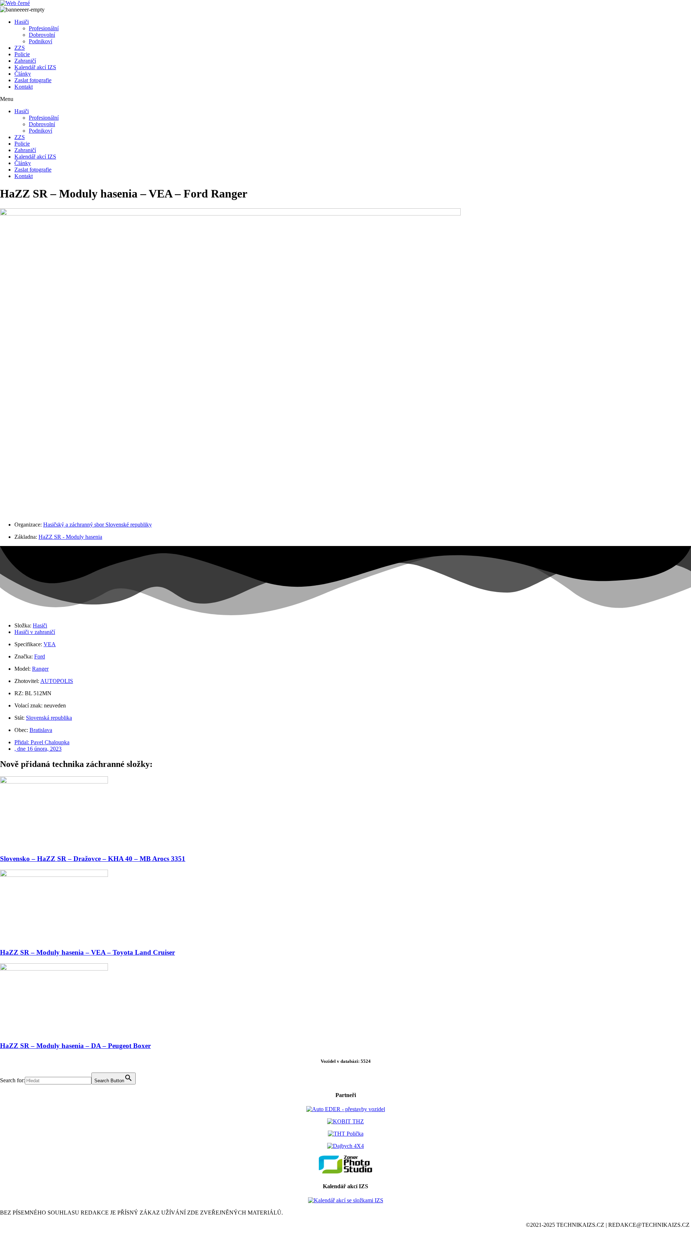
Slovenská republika (49, 718)
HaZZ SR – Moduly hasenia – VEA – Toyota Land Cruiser (87, 952)
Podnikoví (40, 41)
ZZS (19, 48)
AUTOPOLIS (56, 681)
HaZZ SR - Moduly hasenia (70, 537)
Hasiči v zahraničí (34, 632)
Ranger (40, 669)
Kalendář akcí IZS (35, 67)
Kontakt (23, 87)
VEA (50, 644)
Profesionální (44, 28)
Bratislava (41, 730)
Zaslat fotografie (32, 80)
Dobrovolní (42, 35)
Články (22, 74)
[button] (345, 99)
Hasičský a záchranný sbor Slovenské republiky (97, 524)
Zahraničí (25, 61)
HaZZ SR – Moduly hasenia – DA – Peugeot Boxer (75, 1045)
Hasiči (21, 22)
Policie (22, 54)
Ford (39, 656)
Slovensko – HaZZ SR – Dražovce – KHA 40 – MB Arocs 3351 (92, 858)
